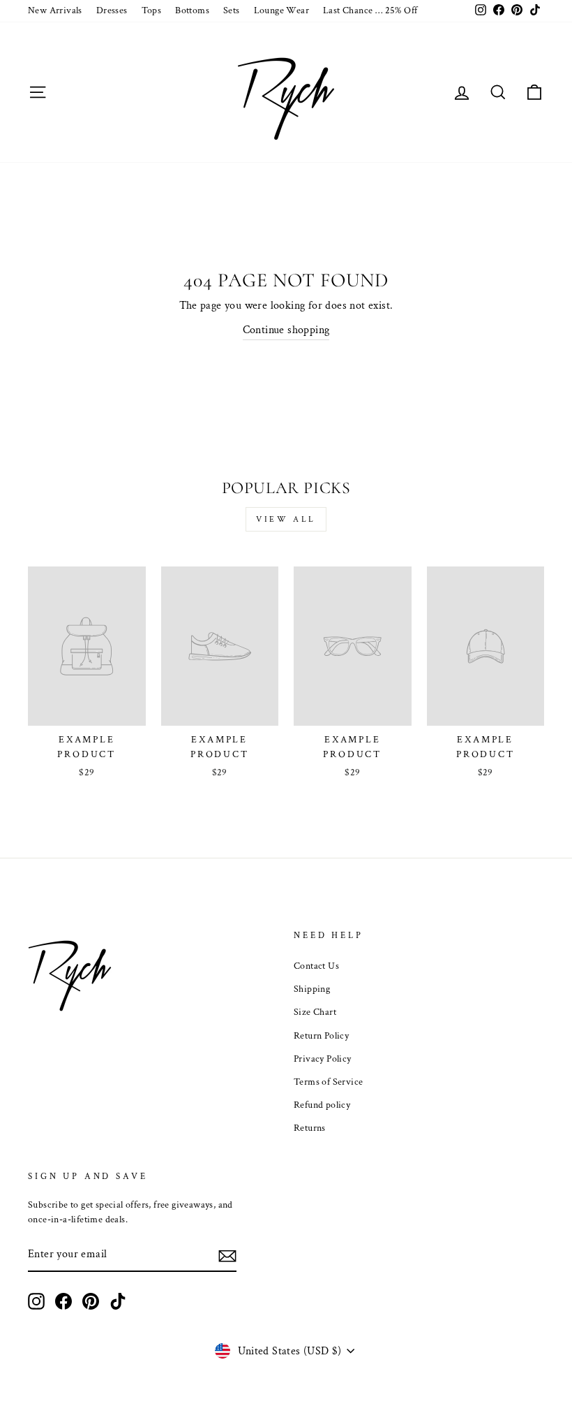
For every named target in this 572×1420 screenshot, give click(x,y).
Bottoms (192, 10)
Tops (152, 10)
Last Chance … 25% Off (370, 10)
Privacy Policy (323, 1059)
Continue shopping (286, 330)
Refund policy (322, 1105)
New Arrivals (55, 10)
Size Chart (315, 1012)
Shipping (312, 989)
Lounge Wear (281, 10)
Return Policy (321, 1036)
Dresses (112, 10)
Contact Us (316, 966)
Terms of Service (328, 1082)
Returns (310, 1128)
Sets (231, 10)
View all (286, 519)
